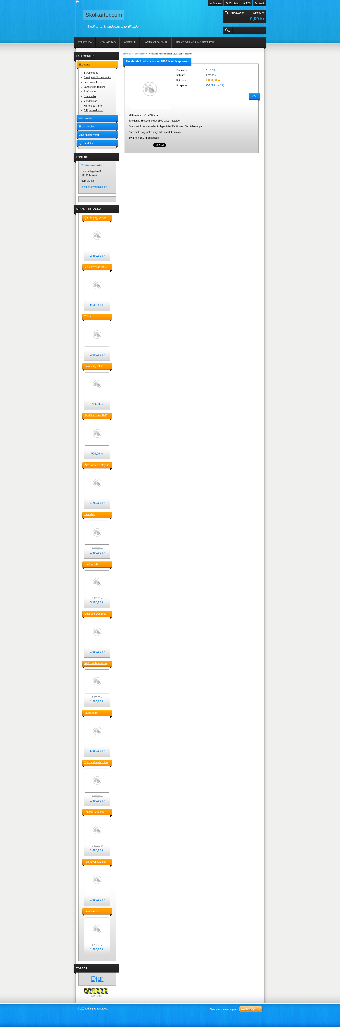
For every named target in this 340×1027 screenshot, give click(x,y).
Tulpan (88, 316)
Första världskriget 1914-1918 (95, 862)
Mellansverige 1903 (95, 267)
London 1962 (91, 564)
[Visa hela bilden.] (97, 236)
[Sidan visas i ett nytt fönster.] (150, 109)
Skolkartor (140, 54)
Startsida (127, 54)
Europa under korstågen (92, 911)
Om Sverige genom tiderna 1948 (95, 218)
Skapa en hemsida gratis (224, 1009)
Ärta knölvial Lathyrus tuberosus (96, 465)
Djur (97, 978)
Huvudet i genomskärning (93, 514)
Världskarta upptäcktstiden (92, 713)
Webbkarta (234, 3)
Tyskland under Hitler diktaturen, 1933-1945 (96, 762)
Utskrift (261, 3)
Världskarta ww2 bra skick (95, 663)
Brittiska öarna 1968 (95, 415)
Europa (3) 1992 (93, 366)
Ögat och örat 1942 (95, 613)
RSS (248, 3)
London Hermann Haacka (94, 812)
